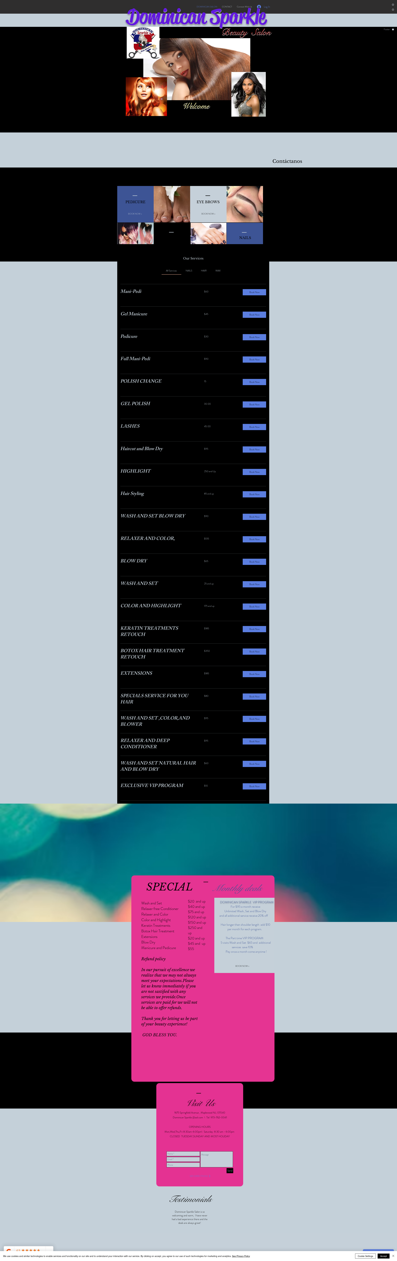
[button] (254, 292)
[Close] (393, 1256)
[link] (171, 270)
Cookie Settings (365, 1256)
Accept (383, 1256)
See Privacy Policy (241, 1256)
